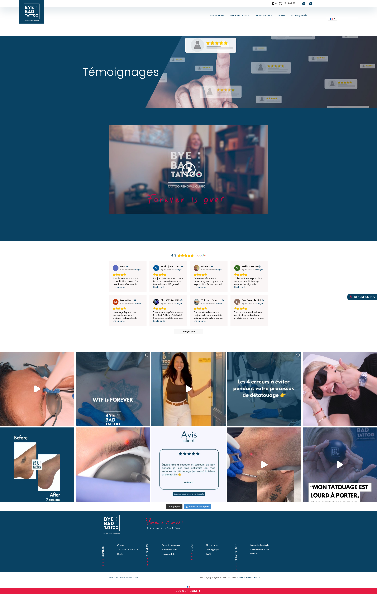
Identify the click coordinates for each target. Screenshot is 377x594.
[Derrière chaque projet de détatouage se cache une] (340, 464)
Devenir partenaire (171, 545)
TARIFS (281, 15)
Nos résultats (168, 553)
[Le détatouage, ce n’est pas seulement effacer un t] (340, 389)
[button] (332, 18)
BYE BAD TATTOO (240, 15)
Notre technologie (259, 545)
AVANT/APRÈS (299, 15)
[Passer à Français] (188, 586)
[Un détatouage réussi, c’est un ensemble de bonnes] (264, 389)
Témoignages (213, 549)
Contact (121, 545)
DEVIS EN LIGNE (187, 591)
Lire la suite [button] (119, 287)
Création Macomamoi (249, 577)
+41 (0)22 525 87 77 (285, 3)
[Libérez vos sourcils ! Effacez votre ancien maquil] (37, 389)
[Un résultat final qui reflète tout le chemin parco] (37, 464)
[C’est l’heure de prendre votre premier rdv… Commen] (188, 389)
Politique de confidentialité (123, 577)
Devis (120, 553)
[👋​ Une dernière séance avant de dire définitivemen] (264, 464)
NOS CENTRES (264, 15)
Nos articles (212, 545)
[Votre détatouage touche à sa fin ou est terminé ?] (188, 464)
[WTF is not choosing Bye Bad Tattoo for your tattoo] (113, 389)
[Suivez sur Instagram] (303, 3)
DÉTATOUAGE (217, 15)
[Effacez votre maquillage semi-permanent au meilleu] (113, 464)
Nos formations (169, 549)
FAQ (208, 553)
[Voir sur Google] (116, 268)
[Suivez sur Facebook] (310, 3)
